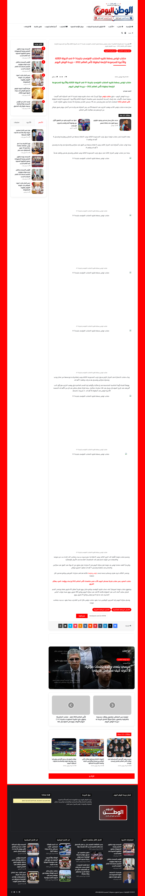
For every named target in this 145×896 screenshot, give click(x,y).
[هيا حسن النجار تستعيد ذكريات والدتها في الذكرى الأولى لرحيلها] (37, 135)
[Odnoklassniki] (80, 626)
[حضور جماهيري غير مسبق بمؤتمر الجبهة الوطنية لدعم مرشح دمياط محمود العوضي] (97, 855)
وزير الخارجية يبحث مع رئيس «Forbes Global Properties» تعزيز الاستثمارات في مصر (23, 146)
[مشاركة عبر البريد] (65, 626)
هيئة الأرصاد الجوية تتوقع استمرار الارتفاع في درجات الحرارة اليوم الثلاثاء (22, 90)
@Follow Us (46, 795)
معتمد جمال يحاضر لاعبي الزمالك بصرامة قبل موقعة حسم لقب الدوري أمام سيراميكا (50, 874)
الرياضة (27, 26)
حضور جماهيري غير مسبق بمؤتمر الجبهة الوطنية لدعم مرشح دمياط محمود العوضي (82, 855)
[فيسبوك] (115, 626)
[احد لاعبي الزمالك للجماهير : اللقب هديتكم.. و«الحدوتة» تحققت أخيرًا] (65, 849)
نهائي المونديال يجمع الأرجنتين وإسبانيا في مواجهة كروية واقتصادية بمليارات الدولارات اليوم (64, 761)
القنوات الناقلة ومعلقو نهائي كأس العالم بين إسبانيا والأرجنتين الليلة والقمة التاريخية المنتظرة (93, 761)
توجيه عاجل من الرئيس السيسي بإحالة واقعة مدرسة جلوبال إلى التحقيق (22, 103)
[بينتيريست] (95, 626)
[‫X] (110, 626)
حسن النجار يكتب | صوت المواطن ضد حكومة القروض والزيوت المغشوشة (23, 78)
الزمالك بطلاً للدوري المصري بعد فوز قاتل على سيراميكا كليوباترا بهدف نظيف (51, 861)
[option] (92, 668)
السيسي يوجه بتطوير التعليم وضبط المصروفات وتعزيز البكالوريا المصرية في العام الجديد (22, 52)
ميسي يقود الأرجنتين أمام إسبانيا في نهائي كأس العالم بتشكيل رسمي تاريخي (119, 761)
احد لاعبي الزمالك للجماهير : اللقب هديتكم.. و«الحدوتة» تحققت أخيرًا (51, 847)
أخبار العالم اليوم (51, 26)
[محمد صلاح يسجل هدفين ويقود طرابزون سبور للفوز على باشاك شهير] (125, 125)
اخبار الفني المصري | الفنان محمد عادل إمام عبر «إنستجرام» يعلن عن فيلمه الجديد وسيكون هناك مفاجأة (82, 869)
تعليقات (16, 122)
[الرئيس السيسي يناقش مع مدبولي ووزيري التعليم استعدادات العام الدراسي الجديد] (37, 67)
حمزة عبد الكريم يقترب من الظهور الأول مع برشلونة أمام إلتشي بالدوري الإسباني (65, 123)
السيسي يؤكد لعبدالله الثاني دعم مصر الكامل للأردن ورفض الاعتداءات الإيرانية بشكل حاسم (19, 847)
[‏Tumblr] (100, 626)
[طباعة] (60, 626)
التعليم (63, 26)
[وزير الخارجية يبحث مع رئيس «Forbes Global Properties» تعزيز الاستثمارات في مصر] (37, 148)
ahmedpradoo (99, 892)
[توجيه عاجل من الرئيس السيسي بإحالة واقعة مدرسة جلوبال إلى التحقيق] (37, 106)
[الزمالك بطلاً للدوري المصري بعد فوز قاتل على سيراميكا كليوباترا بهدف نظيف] (65, 862)
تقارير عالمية (38, 26)
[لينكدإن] (105, 626)
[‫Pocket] (75, 626)
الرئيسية (128, 26)
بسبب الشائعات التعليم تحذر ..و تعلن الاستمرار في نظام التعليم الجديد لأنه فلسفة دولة (89, 845)
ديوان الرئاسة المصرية (77, 26)
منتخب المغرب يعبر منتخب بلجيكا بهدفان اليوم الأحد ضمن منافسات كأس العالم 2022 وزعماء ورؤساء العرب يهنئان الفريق (92, 582)
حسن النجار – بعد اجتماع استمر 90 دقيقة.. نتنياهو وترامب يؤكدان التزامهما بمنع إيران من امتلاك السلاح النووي (18, 877)
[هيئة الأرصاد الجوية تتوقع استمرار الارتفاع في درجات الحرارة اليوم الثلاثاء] (37, 93)
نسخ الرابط (82, 616)
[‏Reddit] (90, 626)
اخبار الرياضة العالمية (118, 44)
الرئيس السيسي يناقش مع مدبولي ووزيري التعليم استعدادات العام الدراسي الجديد (22, 65)
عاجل (120, 26)
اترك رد (91, 776)
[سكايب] (70, 626)
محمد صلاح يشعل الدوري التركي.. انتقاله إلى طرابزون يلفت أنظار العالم (107, 668)
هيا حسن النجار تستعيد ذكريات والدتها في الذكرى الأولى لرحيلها (22, 132)
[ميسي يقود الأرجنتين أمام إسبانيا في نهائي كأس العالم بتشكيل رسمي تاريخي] (119, 747)
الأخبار (111, 26)
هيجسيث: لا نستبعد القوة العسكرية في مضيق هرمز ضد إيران (115, 874)
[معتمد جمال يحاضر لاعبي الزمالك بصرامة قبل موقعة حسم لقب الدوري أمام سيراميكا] (65, 876)
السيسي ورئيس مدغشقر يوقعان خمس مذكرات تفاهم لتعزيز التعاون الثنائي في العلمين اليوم (19, 862)
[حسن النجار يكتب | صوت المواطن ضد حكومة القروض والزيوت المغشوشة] (37, 80)
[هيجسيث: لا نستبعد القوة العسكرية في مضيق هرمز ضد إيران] (129, 877)
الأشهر (40, 122)
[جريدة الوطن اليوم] (113, 11)
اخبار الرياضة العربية (110, 51)
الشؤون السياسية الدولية (96, 26)
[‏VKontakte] (85, 626)
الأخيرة (29, 122)
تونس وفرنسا (92, 573)
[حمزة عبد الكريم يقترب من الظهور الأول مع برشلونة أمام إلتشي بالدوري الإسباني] (84, 125)
